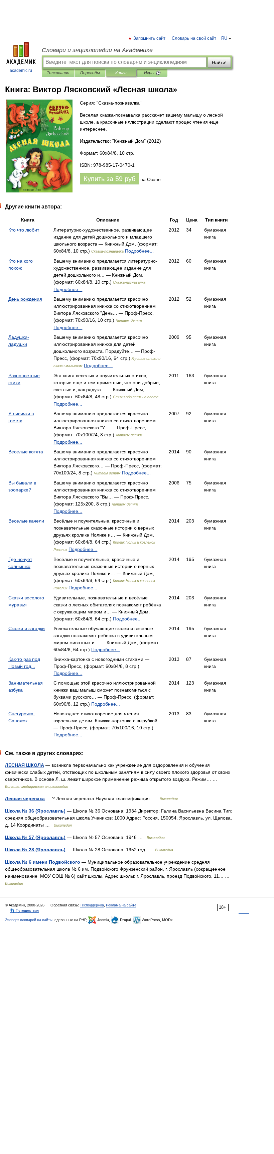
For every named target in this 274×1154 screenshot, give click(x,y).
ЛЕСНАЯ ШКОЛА (24, 765)
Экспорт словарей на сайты (28, 920)
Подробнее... (139, 251)
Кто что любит (23, 230)
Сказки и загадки (26, 628)
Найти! (219, 62)
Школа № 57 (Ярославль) (35, 837)
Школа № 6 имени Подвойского (42, 862)
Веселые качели (26, 521)
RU (224, 38)
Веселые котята (25, 451)
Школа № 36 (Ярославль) (35, 811)
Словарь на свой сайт (194, 38)
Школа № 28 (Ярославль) (35, 849)
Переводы (90, 72)
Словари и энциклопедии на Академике (97, 50)
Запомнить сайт (149, 38)
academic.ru (21, 70)
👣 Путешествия (24, 910)
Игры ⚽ (152, 72)
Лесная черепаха (25, 798)
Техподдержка (92, 905)
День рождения (25, 299)
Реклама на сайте (121, 905)
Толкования (58, 72)
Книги (121, 72)
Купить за (109, 178)
